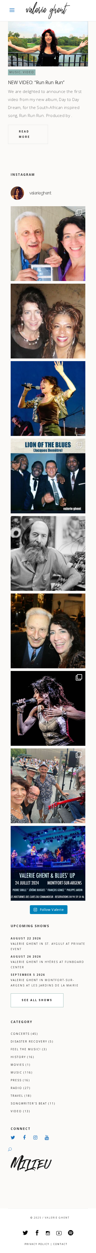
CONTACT (60, 1244)
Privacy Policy (37, 1244)
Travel (21, 1096)
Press (20, 1080)
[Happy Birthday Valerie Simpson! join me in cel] (48, 321)
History (22, 1057)
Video (28, 72)
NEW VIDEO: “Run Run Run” (36, 82)
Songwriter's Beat (33, 1103)
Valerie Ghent (24, 944)
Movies (20, 1065)
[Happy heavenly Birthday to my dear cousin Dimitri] (48, 631)
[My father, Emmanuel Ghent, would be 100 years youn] (48, 553)
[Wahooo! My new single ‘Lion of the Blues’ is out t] (48, 476)
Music (15, 72)
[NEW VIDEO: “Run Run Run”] (48, 44)
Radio (20, 1088)
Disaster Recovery (32, 1041)
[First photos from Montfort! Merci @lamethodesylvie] (48, 785)
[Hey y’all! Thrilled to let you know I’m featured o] (48, 708)
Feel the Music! (29, 1049)
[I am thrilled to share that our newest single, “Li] (48, 243)
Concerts (24, 1034)
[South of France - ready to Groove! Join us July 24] (48, 863)
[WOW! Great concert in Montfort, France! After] (48, 398)
